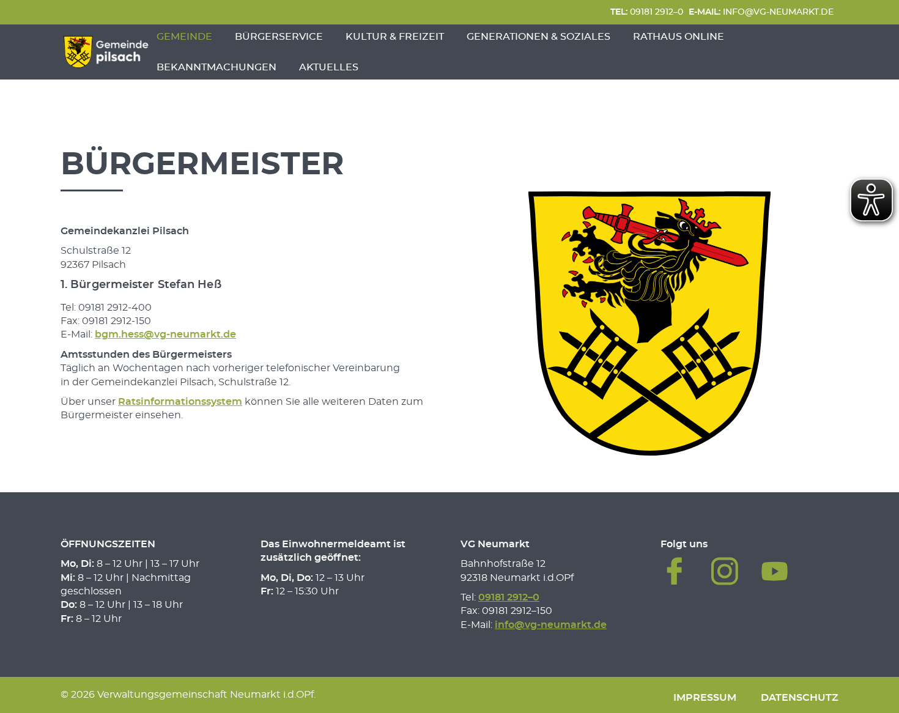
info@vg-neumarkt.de (761, 12)
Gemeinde (184, 37)
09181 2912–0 (646, 12)
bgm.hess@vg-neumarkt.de (165, 334)
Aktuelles (328, 67)
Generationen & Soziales (538, 37)
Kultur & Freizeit (395, 37)
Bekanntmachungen (216, 67)
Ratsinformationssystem (180, 402)
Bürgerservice (279, 37)
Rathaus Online (678, 37)
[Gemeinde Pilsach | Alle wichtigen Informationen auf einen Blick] (106, 52)
